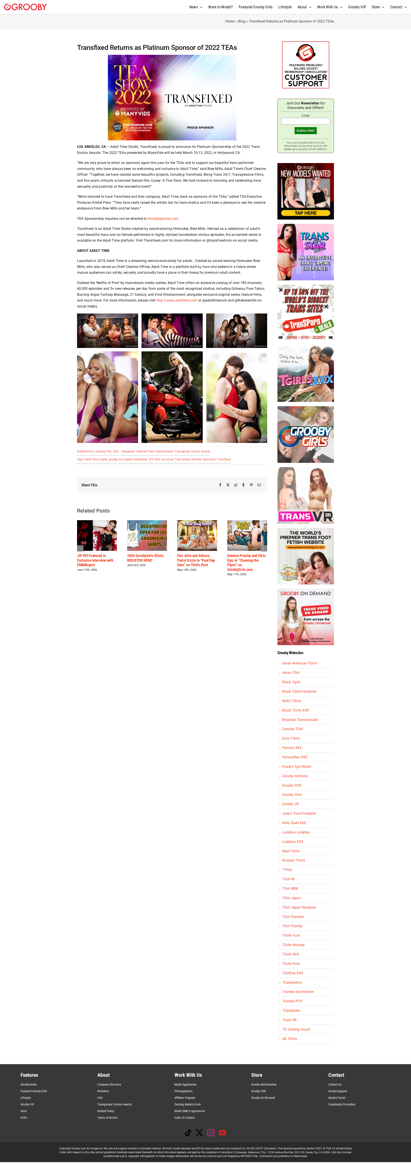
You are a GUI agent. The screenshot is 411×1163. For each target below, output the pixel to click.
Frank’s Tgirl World (296, 767)
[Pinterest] (251, 485)
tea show (167, 459)
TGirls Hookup (293, 945)
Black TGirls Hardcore (299, 691)
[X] (228, 485)
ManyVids (141, 459)
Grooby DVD (291, 785)
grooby (113, 459)
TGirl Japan (291, 898)
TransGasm (291, 1011)
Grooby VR (290, 804)
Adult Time (91, 459)
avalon (104, 459)
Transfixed (224, 459)
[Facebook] (220, 485)
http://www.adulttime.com (176, 300)
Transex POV (292, 1001)
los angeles (126, 459)
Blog (241, 21)
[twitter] (199, 1132)
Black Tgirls (291, 682)
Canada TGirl (292, 729)
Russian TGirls (293, 860)
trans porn (209, 459)
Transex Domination (298, 992)
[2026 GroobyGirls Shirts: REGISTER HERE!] (97, 522)
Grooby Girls (292, 795)
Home (230, 21)
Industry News (164, 451)
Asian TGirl (291, 673)
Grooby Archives (295, 776)
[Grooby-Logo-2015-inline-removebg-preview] (25, 5)
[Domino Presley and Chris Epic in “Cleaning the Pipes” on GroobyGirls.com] (197, 522)
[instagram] (210, 1132)
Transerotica (292, 982)
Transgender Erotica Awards (192, 451)
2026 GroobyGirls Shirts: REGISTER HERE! (95, 558)
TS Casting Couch (296, 1029)
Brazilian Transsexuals (300, 720)
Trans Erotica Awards (188, 459)
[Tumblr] (243, 485)
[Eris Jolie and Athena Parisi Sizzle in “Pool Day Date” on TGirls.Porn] (147, 522)
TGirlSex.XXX (292, 973)
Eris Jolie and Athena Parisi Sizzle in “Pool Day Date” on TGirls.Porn (146, 560)
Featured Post (145, 451)
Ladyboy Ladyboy (296, 832)
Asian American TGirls (299, 663)
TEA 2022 (155, 459)
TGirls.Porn (291, 964)
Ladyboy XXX (292, 842)
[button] (80, 548)
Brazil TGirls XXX (295, 710)
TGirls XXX (290, 954)
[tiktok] (188, 1132)
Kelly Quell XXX (294, 823)
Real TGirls (290, 851)
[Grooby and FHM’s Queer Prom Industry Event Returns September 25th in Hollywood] (247, 522)
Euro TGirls (291, 738)
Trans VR (289, 1020)
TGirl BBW (290, 889)
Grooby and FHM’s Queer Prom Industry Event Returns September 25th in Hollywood (245, 562)
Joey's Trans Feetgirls (299, 813)
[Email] (259, 485)
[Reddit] (236, 485)
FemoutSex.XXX (294, 757)
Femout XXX (292, 748)
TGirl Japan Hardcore (299, 907)
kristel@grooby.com (163, 219)
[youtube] (222, 1132)
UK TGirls (289, 1039)
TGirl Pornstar (293, 917)
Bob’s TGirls (291, 701)
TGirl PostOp (292, 926)
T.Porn (287, 870)
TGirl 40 (288, 879)
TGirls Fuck (291, 935)
